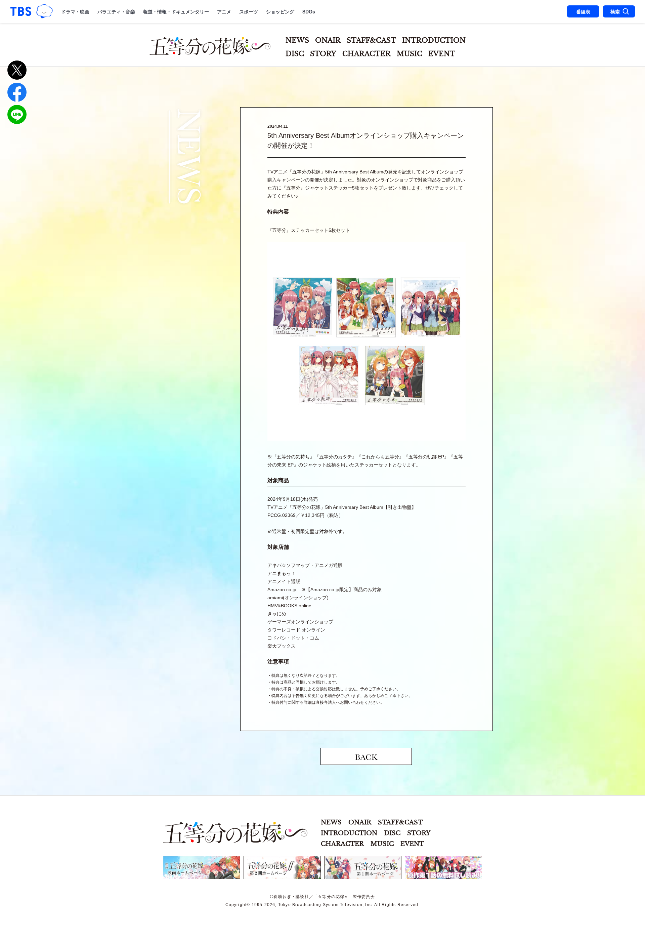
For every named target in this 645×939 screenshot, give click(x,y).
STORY (323, 54)
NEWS (297, 40)
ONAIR (328, 40)
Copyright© (237, 904)
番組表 (583, 11)
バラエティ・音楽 (116, 11)
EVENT (441, 54)
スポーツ (248, 11)
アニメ (224, 11)
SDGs (308, 11)
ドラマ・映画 (75, 11)
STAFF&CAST (371, 40)
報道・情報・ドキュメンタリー (176, 11)
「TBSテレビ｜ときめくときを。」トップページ (21, 11)
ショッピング (280, 11)
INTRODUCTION (434, 40)
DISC (295, 54)
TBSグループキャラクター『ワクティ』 (44, 11)
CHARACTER (366, 54)
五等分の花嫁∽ (235, 832)
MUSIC (409, 54)
